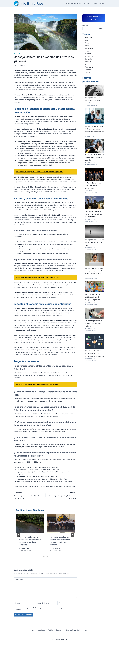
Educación (17, 53)
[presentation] (30, 523)
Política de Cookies (55, 630)
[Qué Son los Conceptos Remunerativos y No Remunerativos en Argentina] (94, 341)
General (101, 3)
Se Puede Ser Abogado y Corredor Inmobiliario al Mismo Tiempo (93, 185)
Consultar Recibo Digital (94, 18)
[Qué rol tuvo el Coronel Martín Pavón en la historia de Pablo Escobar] (94, 202)
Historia (88, 54)
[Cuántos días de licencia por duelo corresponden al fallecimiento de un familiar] (94, 116)
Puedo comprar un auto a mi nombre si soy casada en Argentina (95, 157)
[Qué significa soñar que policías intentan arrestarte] (94, 90)
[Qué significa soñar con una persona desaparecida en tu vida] (94, 231)
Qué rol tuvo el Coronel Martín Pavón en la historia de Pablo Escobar (94, 214)
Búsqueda (85, 25)
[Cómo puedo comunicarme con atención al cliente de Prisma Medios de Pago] (94, 259)
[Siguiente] (72, 535)
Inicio (68, 3)
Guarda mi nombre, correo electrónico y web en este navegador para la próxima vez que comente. (44, 608)
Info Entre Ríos (25, 548)
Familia (87, 46)
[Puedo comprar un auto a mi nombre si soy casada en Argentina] (94, 146)
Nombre (17, 603)
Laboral (88, 62)
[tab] (43, 556)
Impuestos (89, 56)
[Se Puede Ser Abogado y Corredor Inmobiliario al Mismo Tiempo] (94, 174)
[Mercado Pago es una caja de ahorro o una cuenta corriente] (94, 313)
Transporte (86, 3)
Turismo (88, 70)
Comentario (19, 579)
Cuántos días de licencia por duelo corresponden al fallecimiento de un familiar (95, 128)
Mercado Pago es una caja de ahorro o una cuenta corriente (94, 323)
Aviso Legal (41, 630)
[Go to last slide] (18, 535)
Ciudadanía (89, 37)
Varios (87, 72)
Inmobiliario (89, 59)
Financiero (89, 48)
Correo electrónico (43, 603)
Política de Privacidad (72, 630)
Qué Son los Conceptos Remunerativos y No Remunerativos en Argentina (95, 353)
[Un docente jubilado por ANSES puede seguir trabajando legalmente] (94, 286)
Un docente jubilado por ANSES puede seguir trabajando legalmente (93, 297)
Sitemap (85, 630)
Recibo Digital (76, 3)
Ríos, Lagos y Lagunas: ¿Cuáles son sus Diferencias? (63, 495)
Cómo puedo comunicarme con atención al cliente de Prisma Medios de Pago (94, 270)
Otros (87, 64)
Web (59, 603)
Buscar (101, 28)
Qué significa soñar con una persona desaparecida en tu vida (94, 242)
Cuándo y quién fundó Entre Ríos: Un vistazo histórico (27, 495)
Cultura (94, 3)
